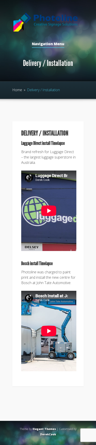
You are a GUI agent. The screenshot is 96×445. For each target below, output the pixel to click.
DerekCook (48, 434)
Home (17, 89)
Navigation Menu (48, 44)
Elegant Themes (44, 429)
